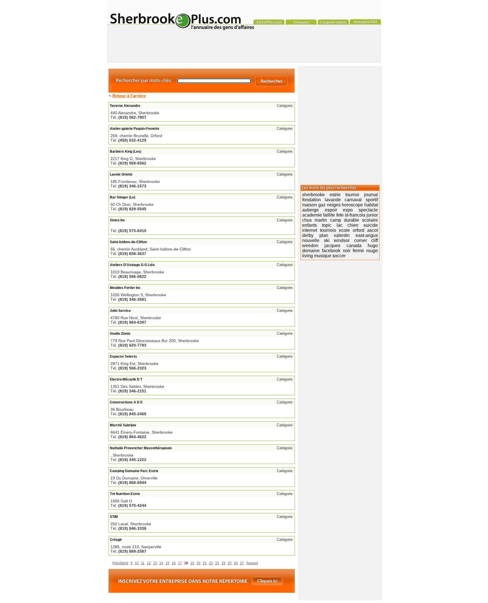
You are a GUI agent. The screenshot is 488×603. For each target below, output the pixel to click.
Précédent (120, 563)
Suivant (252, 563)
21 (205, 563)
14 (161, 563)
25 (230, 563)
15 (167, 563)
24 (223, 563)
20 (199, 563)
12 (149, 563)
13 (155, 563)
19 (192, 563)
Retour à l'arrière (129, 95)
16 (174, 563)
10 (137, 563)
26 (236, 563)
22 (211, 563)
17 (180, 563)
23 (217, 563)
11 (143, 563)
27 (242, 563)
